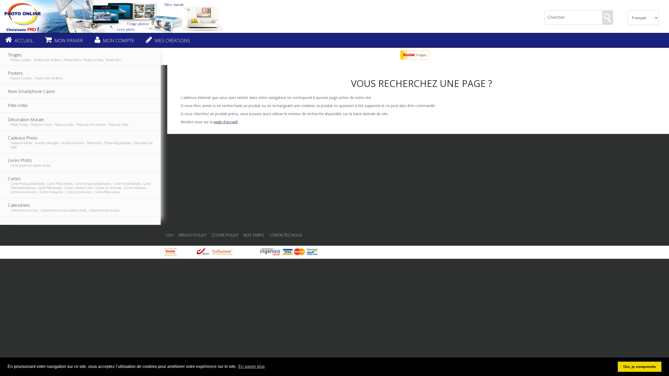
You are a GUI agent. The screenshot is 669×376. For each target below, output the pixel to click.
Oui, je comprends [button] (639, 367)
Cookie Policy (224, 235)
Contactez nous (285, 235)
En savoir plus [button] (251, 366)
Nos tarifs (254, 235)
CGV (169, 235)
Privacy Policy (192, 235)
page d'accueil (226, 121)
